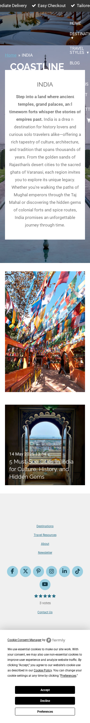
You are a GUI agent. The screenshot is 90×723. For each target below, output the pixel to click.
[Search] (72, 120)
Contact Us (45, 612)
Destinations (45, 526)
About (45, 544)
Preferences (45, 711)
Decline (45, 701)
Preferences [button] (68, 675)
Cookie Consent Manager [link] (25, 640)
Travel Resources (45, 535)
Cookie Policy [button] (43, 670)
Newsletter (45, 552)
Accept (45, 690)
